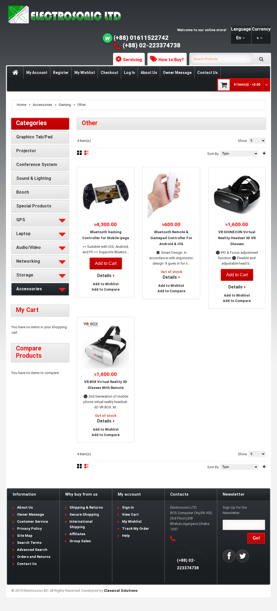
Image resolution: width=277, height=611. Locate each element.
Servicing (132, 59)
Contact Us (207, 72)
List (86, 153)
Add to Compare (106, 289)
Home (21, 105)
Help (126, 536)
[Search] (261, 59)
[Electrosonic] (63, 14)
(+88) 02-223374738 (151, 45)
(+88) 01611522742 (141, 37)
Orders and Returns (33, 557)
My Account (36, 72)
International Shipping (81, 524)
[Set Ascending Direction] (264, 153)
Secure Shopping (84, 514)
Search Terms (29, 543)
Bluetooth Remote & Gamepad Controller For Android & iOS (171, 238)
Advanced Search (32, 550)
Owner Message (177, 72)
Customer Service (32, 521)
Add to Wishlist (106, 284)
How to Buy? (171, 59)
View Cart (130, 514)
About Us (149, 72)
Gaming (65, 105)
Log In (129, 72)
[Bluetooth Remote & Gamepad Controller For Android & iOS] (171, 195)
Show (242, 141)
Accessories (42, 105)
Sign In (128, 507)
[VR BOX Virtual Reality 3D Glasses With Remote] (106, 345)
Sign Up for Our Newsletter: (235, 510)
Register (61, 72)
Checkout (109, 72)
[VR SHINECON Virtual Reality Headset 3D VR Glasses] (237, 195)
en (238, 37)
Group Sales (80, 541)
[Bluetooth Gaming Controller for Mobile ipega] (106, 195)
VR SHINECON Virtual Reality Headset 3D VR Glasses (237, 238)
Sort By (213, 154)
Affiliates (77, 534)
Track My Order (135, 528)
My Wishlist (84, 72)
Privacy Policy (29, 528)
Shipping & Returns (86, 507)
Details (104, 275)
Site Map (24, 536)
